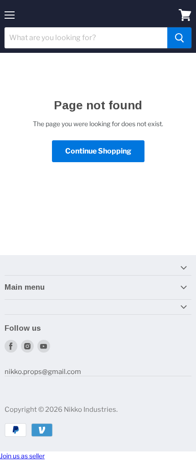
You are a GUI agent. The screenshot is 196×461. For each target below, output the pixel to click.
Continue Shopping (98, 151)
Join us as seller (22, 456)
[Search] (179, 37)
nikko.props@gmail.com (43, 372)
